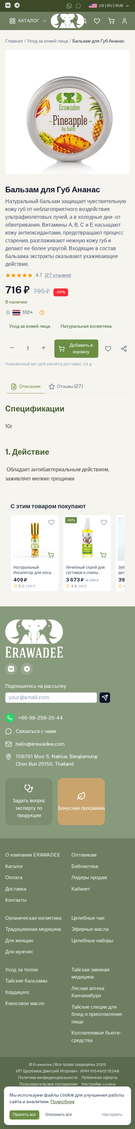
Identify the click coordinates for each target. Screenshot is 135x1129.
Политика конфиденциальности (48, 1077)
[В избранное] (51, 522)
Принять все (24, 1114)
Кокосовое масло (24, 1003)
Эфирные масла (89, 929)
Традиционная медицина (33, 929)
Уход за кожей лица (47, 40)
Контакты (16, 900)
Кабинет (80, 889)
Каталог (28, 20)
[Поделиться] (124, 349)
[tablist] (67, 386)
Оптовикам (83, 855)
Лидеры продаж (89, 877)
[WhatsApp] (69, 6)
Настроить (112, 1114)
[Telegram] (17, 6)
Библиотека (84, 866)
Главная (14, 40)
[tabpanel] (67, 440)
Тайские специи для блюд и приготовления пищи (96, 1014)
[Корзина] (111, 21)
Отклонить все (58, 1114)
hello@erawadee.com (40, 744)
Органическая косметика (33, 918)
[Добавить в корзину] (51, 555)
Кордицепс (17, 992)
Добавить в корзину (81, 348)
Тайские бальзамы (26, 980)
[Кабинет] (124, 21)
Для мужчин (18, 951)
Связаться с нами (36, 731)
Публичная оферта (99, 1077)
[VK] (7, 6)
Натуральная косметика (86, 326)
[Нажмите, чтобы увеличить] (67, 112)
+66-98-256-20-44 (40, 718)
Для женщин (19, 940)
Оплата (13, 877)
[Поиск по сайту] (84, 21)
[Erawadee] (67, 21)
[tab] (26, 386)
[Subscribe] (105, 697)
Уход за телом (21, 969)
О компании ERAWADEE (32, 855)
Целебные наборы (92, 940)
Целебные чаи (87, 918)
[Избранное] (97, 21)
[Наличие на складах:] (42, 312)
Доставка (15, 889)
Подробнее (62, 1101)
